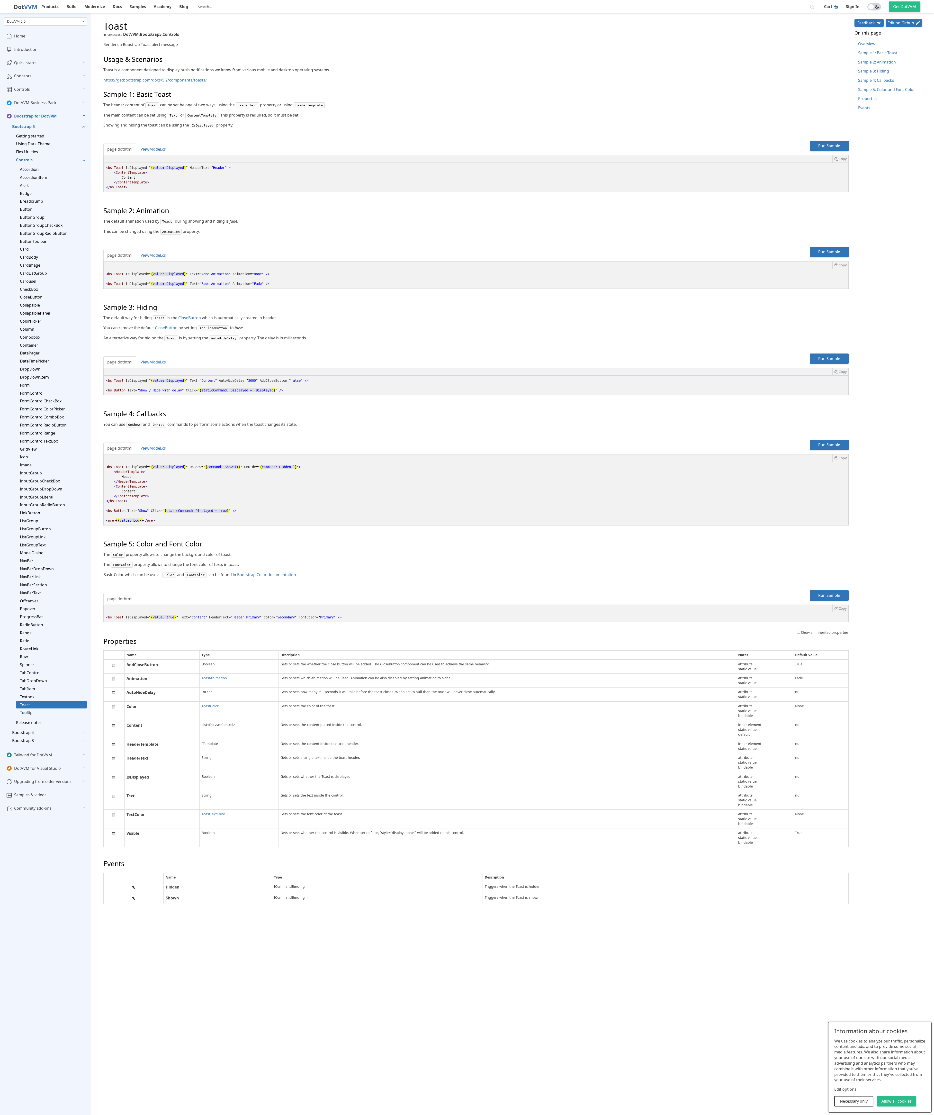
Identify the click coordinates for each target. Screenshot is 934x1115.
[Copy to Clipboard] (840, 159)
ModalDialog (32, 553)
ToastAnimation (214, 678)
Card (24, 249)
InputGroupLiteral (36, 497)
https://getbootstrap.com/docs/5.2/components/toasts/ (155, 80)
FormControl (32, 393)
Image (26, 465)
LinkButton (30, 513)
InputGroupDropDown (41, 489)
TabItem (27, 688)
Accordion (29, 169)
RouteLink (29, 649)
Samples (138, 6)
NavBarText (30, 593)
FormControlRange (37, 433)
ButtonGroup (32, 217)
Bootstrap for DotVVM (35, 116)
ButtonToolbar (33, 241)
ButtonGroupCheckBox (41, 225)
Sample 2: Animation (877, 62)
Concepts (22, 76)
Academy (162, 6)
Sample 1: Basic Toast (877, 52)
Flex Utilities (27, 151)
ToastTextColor (213, 814)
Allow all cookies (896, 1101)
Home (19, 36)
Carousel (28, 281)
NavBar (26, 560)
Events (864, 107)
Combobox (30, 337)
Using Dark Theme (33, 144)
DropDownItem (34, 377)
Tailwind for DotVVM (33, 755)
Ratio (24, 641)
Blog (183, 6)
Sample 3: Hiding (873, 71)
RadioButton (31, 624)
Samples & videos (30, 795)
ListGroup (29, 521)
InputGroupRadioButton (42, 505)
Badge (26, 193)
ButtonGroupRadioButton (44, 233)
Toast (25, 704)
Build (71, 6)
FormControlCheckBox (41, 401)
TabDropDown (33, 680)
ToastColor (210, 706)
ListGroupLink (33, 537)
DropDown (30, 369)
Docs (117, 6)
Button (26, 209)
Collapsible (30, 305)
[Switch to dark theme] (874, 6)
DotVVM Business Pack (35, 102)
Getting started (30, 136)
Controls (22, 89)
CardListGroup (33, 273)
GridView (28, 449)
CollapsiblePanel (35, 313)
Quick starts (25, 62)
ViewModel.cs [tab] (153, 149)
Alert (24, 185)
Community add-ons (33, 808)
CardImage (30, 265)
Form (25, 385)
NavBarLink (30, 577)
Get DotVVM (904, 6)
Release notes (29, 722)
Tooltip (26, 713)
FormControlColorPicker (42, 409)
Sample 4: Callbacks (876, 80)
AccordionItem (33, 177)
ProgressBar (31, 616)
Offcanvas (29, 601)
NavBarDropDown (37, 568)
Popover (28, 609)
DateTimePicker (34, 361)
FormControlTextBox (39, 441)
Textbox (27, 696)
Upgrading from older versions (43, 781)
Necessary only (854, 1101)
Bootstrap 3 (23, 740)
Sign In (853, 6)
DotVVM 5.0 (16, 21)
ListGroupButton (35, 529)
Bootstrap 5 (23, 126)
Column (27, 329)
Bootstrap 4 (23, 732)
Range (26, 632)
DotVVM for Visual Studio (37, 768)
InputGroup (31, 473)
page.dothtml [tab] (119, 149)
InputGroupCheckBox (40, 481)
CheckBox (29, 289)
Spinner (27, 664)
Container (29, 345)
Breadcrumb (31, 201)
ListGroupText (33, 545)
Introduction (25, 49)
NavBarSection (33, 585)
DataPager (30, 353)
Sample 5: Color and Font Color (886, 89)
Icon (24, 457)
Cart (828, 6)
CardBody (29, 257)
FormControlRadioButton (43, 425)
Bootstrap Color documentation (266, 574)
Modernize (94, 6)
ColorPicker (30, 321)
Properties (868, 98)
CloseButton (31, 297)
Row (24, 657)
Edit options (845, 1089)
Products (50, 6)
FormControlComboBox (42, 417)
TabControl (30, 672)
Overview (866, 43)
